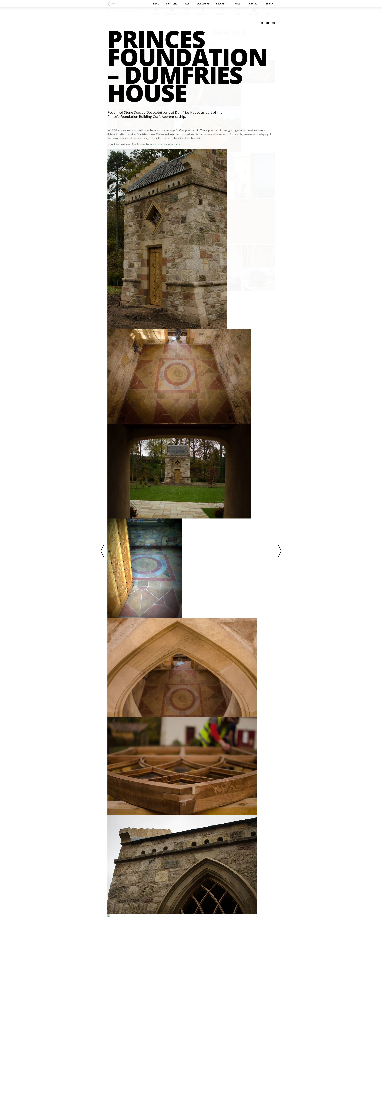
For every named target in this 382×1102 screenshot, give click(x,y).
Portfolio (171, 3)
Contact (254, 3)
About (238, 3)
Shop (268, 3)
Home (156, 3)
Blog (187, 3)
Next (280, 551)
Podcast (221, 3)
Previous (102, 551)
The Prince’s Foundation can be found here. (156, 144)
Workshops (203, 3)
